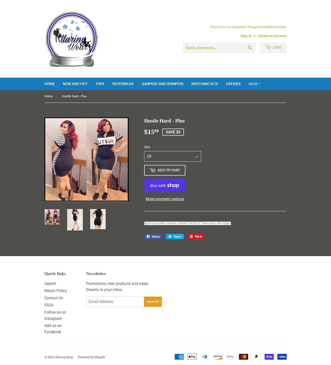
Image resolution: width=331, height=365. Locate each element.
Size (147, 147)
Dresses (233, 84)
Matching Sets (204, 84)
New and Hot (75, 84)
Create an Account (272, 36)
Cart (277, 47)
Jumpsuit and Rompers (162, 84)
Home (49, 84)
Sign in (246, 36)
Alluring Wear (64, 357)
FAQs (48, 305)
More (253, 84)
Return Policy (55, 290)
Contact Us (53, 298)
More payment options (165, 199)
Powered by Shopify (91, 357)
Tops (99, 84)
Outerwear (123, 84)
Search (50, 283)
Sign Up (153, 302)
